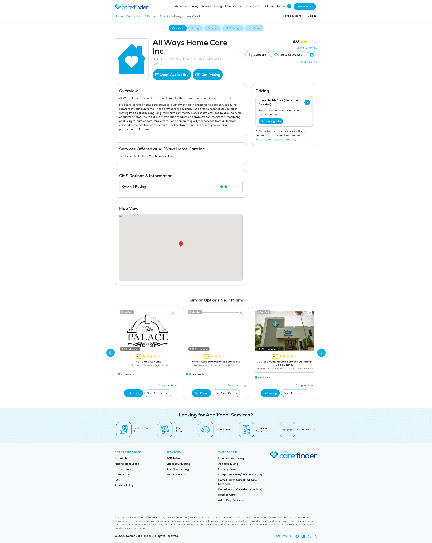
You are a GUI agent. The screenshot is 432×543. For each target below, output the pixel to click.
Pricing (195, 28)
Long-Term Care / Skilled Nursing (240, 474)
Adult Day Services (231, 500)
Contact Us (122, 474)
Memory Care (234, 6)
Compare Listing (168, 385)
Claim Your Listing (178, 463)
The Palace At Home (147, 361)
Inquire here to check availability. (276, 139)
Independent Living (185, 6)
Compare (259, 54)
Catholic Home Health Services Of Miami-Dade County (284, 363)
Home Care (253, 6)
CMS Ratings (233, 28)
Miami (164, 16)
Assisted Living (212, 6)
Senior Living (135, 16)
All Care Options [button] (275, 6)
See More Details (158, 393)
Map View (254, 28)
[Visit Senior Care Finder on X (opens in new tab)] (309, 536)
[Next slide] (321, 353)
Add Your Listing (177, 469)
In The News (123, 469)
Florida (151, 16)
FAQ (118, 480)
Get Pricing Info (271, 121)
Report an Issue (176, 474)
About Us (121, 458)
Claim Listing (309, 61)
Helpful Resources (127, 463)
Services (212, 28)
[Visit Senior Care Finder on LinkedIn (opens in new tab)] (303, 536)
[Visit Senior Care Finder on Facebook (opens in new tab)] (297, 536)
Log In (312, 16)
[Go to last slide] (110, 353)
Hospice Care (227, 494)
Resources (305, 6)
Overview (177, 28)
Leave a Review (306, 48)
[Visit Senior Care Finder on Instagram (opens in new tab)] (315, 536)
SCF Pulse (173, 458)
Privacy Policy (124, 485)
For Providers (292, 16)
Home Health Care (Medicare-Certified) (238, 482)
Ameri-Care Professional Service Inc (216, 361)
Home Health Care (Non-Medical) (240, 489)
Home (119, 16)
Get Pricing (210, 74)
